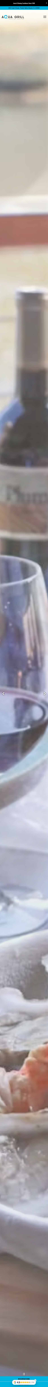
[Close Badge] (35, 1380)
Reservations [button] (24, 1379)
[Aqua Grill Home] (13, 17)
